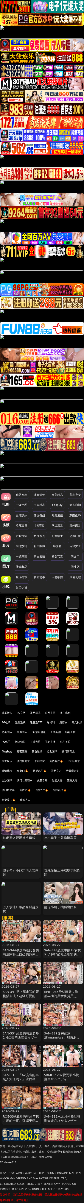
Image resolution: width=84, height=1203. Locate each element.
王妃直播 (50, 742)
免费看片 (42, 780)
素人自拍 (75, 505)
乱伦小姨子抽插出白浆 (60, 907)
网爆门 (75, 556)
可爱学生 (57, 536)
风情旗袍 (21, 546)
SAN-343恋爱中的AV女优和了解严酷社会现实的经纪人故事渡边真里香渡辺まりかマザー (62, 956)
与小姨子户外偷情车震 (60, 837)
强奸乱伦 (39, 495)
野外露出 (75, 525)
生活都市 (21, 577)
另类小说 (21, 587)
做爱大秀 (57, 780)
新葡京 (63, 722)
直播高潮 (55, 732)
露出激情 (39, 556)
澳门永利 (65, 713)
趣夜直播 (22, 751)
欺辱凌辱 (21, 525)
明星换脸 (39, 546)
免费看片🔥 (56, 761)
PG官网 (21, 713)
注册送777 (36, 722)
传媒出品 (21, 567)
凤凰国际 (22, 732)
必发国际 (52, 751)
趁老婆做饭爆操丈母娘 (19, 837)
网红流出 (57, 525)
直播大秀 (72, 780)
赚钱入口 (25, 799)
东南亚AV (75, 515)
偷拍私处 (7, 751)
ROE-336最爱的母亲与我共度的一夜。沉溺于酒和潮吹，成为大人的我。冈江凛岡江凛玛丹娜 (21, 1122)
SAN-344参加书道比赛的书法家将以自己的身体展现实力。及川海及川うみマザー (21, 956)
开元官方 (56, 771)
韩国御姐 (39, 515)
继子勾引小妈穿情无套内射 (21, 872)
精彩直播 (70, 732)
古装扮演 (21, 536)
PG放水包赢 (39, 732)
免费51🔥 (22, 771)
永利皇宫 (39, 761)
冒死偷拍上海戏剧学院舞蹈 (62, 872)
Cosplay (57, 505)
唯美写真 (57, 556)
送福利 (51, 722)
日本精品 (39, 505)
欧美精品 (57, 495)
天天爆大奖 (72, 771)
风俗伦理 (75, 577)
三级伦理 (21, 505)
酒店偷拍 (20, 742)
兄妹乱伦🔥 (60, 790)
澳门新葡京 (68, 751)
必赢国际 (7, 732)
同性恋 (75, 567)
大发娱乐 (7, 761)
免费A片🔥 (42, 790)
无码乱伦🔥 (40, 771)
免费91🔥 (25, 790)
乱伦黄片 (65, 742)
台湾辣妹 (21, 515)
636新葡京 (74, 761)
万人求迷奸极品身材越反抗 (21, 909)
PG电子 (6, 722)
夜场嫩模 (37, 751)
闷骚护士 (75, 546)
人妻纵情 (57, 577)
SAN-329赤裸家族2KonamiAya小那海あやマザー (62, 1037)
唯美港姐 (57, 515)
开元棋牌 (35, 713)
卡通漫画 (21, 556)
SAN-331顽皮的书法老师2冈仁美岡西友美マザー (21, 1035)
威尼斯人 (7, 713)
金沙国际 (7, 780)
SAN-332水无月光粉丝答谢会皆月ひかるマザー (62, 1118)
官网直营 (50, 713)
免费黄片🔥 (9, 799)
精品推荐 (21, 495)
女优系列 (39, 536)
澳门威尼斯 (8, 790)
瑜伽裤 (57, 546)
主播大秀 (35, 742)
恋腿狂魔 (75, 536)
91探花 (39, 525)
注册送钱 (20, 722)
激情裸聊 (7, 771)
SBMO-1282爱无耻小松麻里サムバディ (61, 1077)
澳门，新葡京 (25, 780)
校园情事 (39, 577)
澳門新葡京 (23, 761)
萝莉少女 (75, 495)
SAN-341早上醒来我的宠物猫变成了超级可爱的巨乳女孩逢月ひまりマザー (21, 995)
